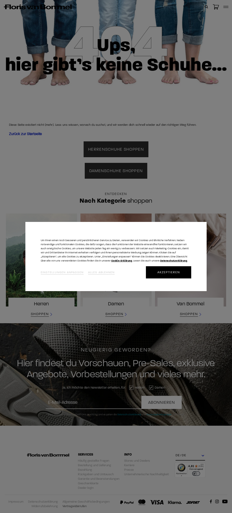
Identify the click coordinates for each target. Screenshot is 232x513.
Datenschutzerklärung (173, 260)
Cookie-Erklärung (121, 260)
